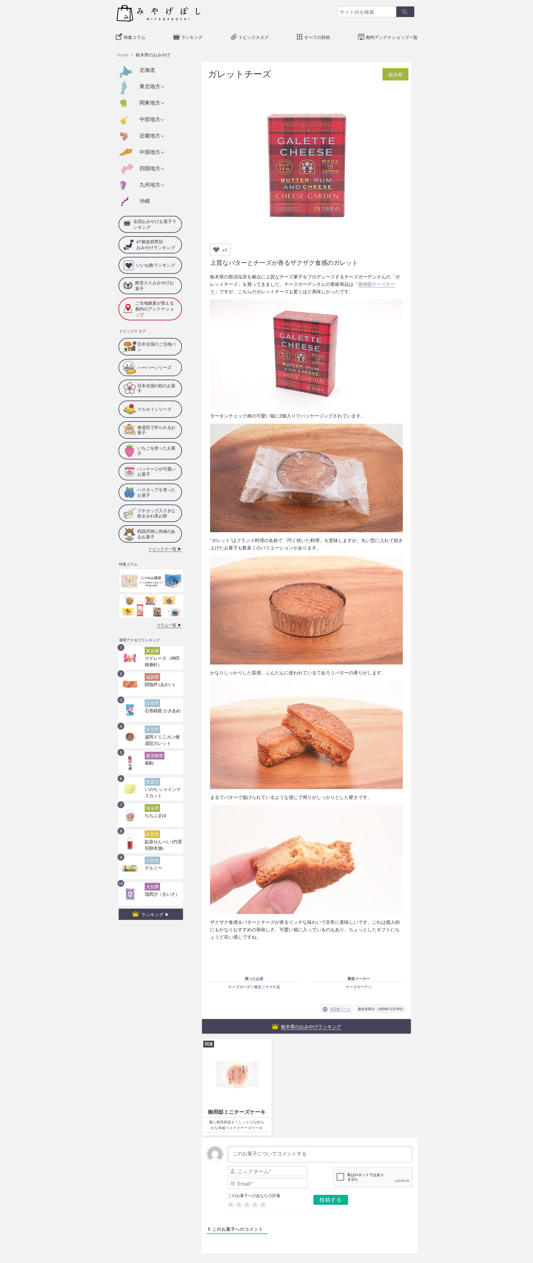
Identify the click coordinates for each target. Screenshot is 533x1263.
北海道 (147, 70)
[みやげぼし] (158, 13)
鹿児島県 (152, 733)
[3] (247, 1204)
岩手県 (151, 707)
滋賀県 (151, 655)
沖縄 (144, 201)
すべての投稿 (317, 37)
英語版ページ (340, 1008)
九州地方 (149, 185)
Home (122, 55)
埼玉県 (151, 786)
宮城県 (151, 681)
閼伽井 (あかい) (156, 662)
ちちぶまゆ (153, 793)
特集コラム (134, 37)
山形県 (151, 838)
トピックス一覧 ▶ (169, 528)
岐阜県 (151, 812)
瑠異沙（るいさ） (158, 872)
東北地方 (149, 86)
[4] (255, 1204)
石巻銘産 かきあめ (159, 688)
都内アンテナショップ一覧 (392, 37)
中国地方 (149, 152)
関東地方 (149, 103)
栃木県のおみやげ (153, 55)
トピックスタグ (253, 37)
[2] (239, 1204)
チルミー (151, 846)
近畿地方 (149, 136)
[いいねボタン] (216, 249)
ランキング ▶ (155, 893)
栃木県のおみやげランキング (311, 1026)
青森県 (151, 760)
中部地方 (149, 119)
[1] (231, 1204)
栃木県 (396, 74)
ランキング (192, 37)
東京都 (151, 629)
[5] (263, 1204)
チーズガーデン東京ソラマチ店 (254, 986)
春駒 (148, 741)
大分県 (151, 864)
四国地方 (149, 168)
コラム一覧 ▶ (172, 604)
